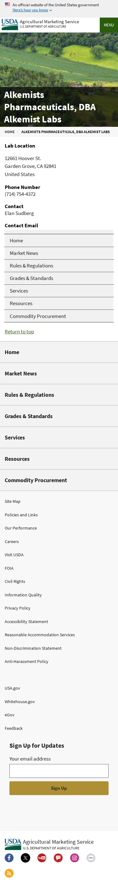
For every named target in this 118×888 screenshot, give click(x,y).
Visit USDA (14, 554)
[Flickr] (91, 858)
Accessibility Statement (26, 621)
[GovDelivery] (58, 858)
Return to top (19, 331)
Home (10, 131)
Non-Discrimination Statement (33, 648)
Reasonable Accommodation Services (40, 635)
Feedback (14, 728)
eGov (9, 715)
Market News (21, 373)
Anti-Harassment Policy (26, 661)
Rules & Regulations (29, 394)
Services (15, 437)
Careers (12, 541)
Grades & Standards (29, 416)
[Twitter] (25, 858)
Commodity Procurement (36, 480)
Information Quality (23, 595)
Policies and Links (21, 515)
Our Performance (21, 528)
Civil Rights (15, 581)
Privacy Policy (18, 608)
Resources (17, 458)
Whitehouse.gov (20, 701)
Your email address (30, 758)
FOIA (9, 568)
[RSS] (9, 873)
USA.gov (12, 688)
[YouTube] (42, 858)
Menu (109, 25)
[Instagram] (74, 858)
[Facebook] (9, 858)
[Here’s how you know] (59, 7)
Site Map (12, 501)
